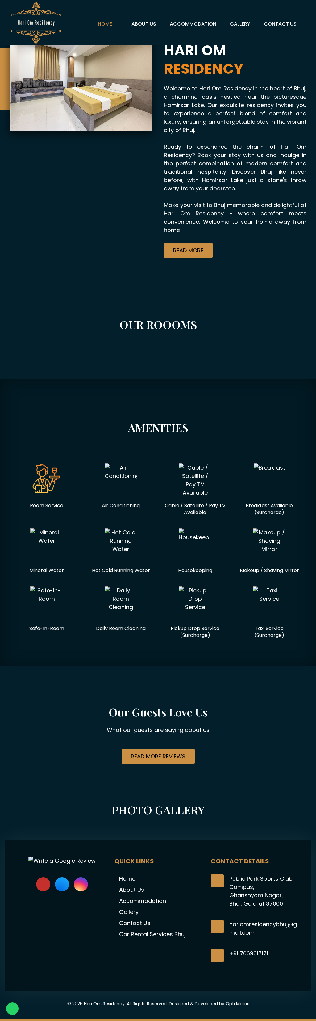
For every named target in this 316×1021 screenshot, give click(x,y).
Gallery (129, 912)
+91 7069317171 (248, 953)
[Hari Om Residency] (36, 22)
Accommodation (142, 901)
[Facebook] (62, 884)
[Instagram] (81, 884)
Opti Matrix (237, 1004)
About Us (131, 890)
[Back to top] (303, 999)
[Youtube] (43, 884)
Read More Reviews (158, 756)
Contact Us (134, 923)
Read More (188, 250)
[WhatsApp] (12, 1008)
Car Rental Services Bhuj (152, 934)
